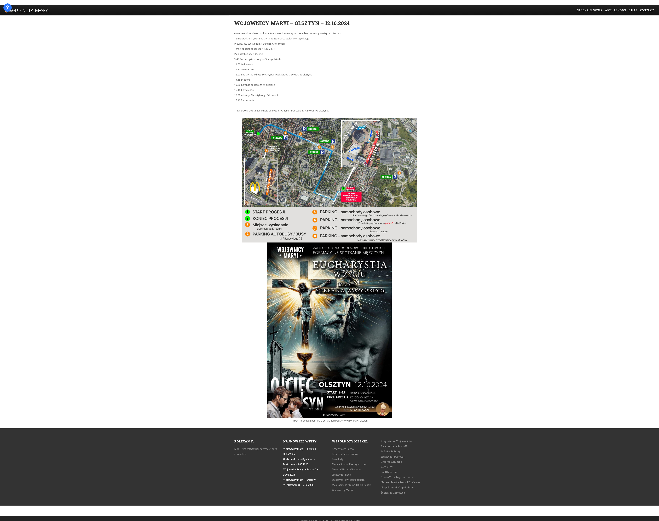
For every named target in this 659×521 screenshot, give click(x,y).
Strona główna (589, 10)
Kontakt (647, 10)
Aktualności (615, 10)
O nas (632, 10)
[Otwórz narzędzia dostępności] (7, 7)
